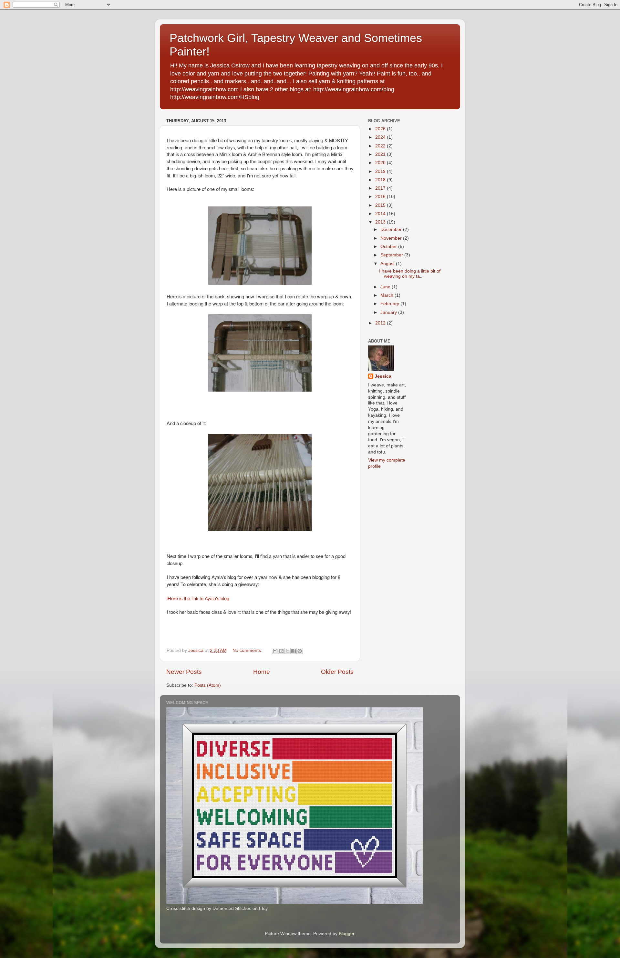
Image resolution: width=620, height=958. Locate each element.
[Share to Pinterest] (299, 651)
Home (261, 671)
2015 (381, 205)
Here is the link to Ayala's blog (198, 598)
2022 (381, 146)
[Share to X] (287, 651)
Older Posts (337, 671)
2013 (381, 222)
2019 (381, 171)
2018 (381, 179)
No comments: (248, 650)
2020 (381, 162)
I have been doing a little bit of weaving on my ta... (409, 274)
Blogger (346, 933)
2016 (381, 196)
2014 (381, 213)
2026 (381, 128)
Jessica (383, 376)
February (390, 303)
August (388, 263)
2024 (381, 137)
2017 (381, 188)
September (392, 255)
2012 (381, 323)
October (389, 246)
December (391, 229)
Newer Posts (184, 671)
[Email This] (275, 651)
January (389, 312)
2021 (381, 154)
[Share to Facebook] (293, 651)
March (387, 295)
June (386, 286)
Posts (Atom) (207, 685)
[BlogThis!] (281, 651)
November (391, 238)
